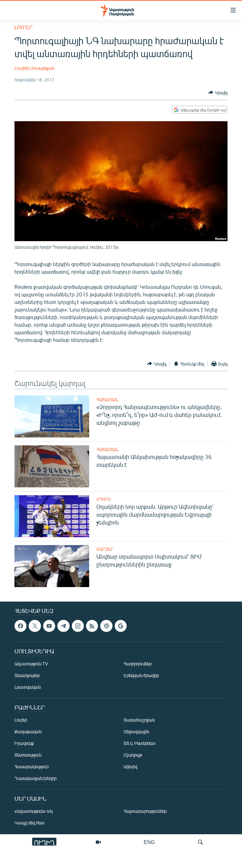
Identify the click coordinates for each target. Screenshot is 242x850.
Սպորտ (103, 499)
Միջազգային (136, 731)
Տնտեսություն (27, 755)
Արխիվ (130, 767)
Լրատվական (27, 687)
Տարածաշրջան (139, 720)
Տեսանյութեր (27, 675)
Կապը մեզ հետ (29, 823)
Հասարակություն (31, 767)
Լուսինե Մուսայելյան (34, 68)
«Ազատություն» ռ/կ (33, 811)
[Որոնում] (200, 842)
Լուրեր (23, 27)
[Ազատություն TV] (98, 842)
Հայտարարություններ (145, 811)
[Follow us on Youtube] (49, 626)
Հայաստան (107, 399)
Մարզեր (104, 549)
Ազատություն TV (31, 664)
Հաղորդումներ (138, 664)
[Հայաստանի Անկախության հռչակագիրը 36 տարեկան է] (51, 466)
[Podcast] (106, 626)
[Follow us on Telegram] (63, 626)
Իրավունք (24, 743)
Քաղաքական (28, 731)
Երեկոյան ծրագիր (141, 675)
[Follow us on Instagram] (78, 626)
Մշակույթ (133, 755)
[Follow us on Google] (121, 626)
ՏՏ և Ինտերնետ (140, 743)
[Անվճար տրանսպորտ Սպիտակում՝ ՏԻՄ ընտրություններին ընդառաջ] (51, 566)
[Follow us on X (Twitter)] (35, 626)
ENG (149, 842)
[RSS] (92, 626)
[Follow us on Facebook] (20, 626)
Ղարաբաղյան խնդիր (35, 778)
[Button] (218, 92)
